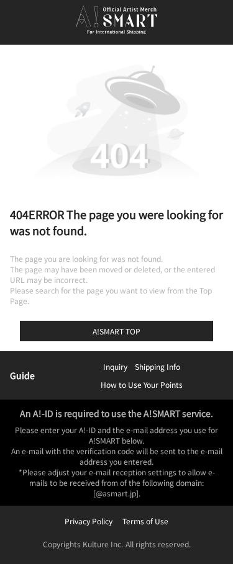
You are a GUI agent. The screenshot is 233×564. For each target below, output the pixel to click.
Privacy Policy (88, 521)
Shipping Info (157, 366)
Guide (22, 375)
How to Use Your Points (142, 384)
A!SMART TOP (116, 331)
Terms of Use (145, 521)
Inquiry (115, 366)
